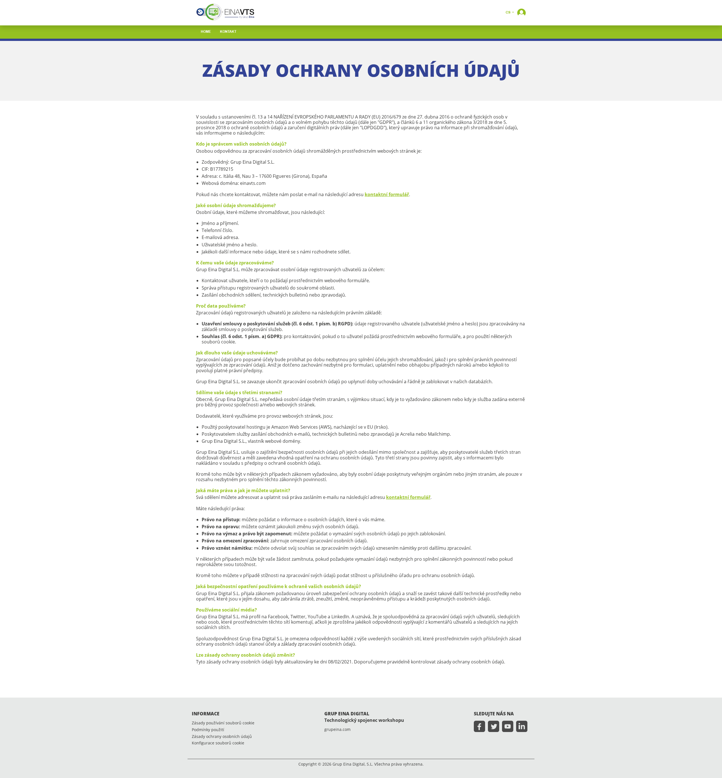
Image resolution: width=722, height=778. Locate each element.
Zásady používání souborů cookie (223, 723)
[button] (521, 12)
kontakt (228, 32)
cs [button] (508, 12)
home (206, 32)
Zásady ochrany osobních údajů (222, 736)
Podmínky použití (208, 729)
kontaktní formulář (387, 194)
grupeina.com (337, 729)
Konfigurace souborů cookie (218, 743)
